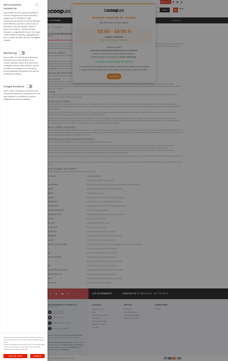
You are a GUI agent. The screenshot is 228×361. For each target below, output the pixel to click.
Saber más (24, 349)
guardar (37, 356)
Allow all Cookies (15, 356)
